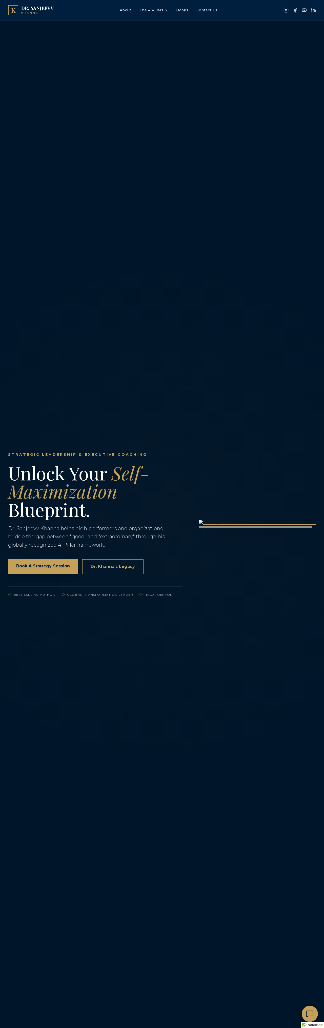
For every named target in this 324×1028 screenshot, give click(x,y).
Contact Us (207, 10)
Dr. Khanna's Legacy (113, 566)
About (125, 10)
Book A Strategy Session (43, 566)
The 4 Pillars (151, 10)
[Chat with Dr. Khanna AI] (310, 1014)
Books (182, 10)
